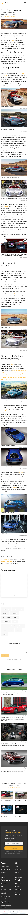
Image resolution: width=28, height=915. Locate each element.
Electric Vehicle (6, 617)
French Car (14, 613)
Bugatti (21, 472)
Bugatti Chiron (14, 591)
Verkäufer (3, 877)
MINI (14, 583)
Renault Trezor (6, 609)
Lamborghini (4, 410)
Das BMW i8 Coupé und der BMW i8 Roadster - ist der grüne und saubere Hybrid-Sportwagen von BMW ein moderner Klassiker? (13, 745)
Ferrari (15, 487)
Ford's (2, 483)
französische (4, 544)
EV (21, 609)
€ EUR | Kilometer (5, 908)
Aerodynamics (6, 621)
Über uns (17, 872)
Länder (2, 875)
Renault (12, 40)
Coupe (4, 630)
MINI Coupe (14, 595)
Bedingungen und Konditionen (5, 892)
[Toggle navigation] (25, 2)
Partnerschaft (18, 877)
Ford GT (18, 630)
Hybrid (15, 617)
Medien (2, 886)
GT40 (7, 206)
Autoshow (5, 613)
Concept (5, 626)
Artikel (16, 866)
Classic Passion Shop (6, 561)
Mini (12, 364)
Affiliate (17, 875)
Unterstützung (4, 883)
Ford (4, 206)
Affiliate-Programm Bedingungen (5, 897)
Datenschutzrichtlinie (6, 889)
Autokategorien (5, 559)
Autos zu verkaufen (5, 866)
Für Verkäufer (18, 869)
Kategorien (3, 872)
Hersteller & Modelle (5, 869)
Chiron (4, 634)
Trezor (15, 609)
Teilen (23, 912)
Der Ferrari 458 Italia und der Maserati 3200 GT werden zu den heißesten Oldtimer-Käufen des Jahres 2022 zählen (12, 719)
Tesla (14, 575)
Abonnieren (14, 848)
